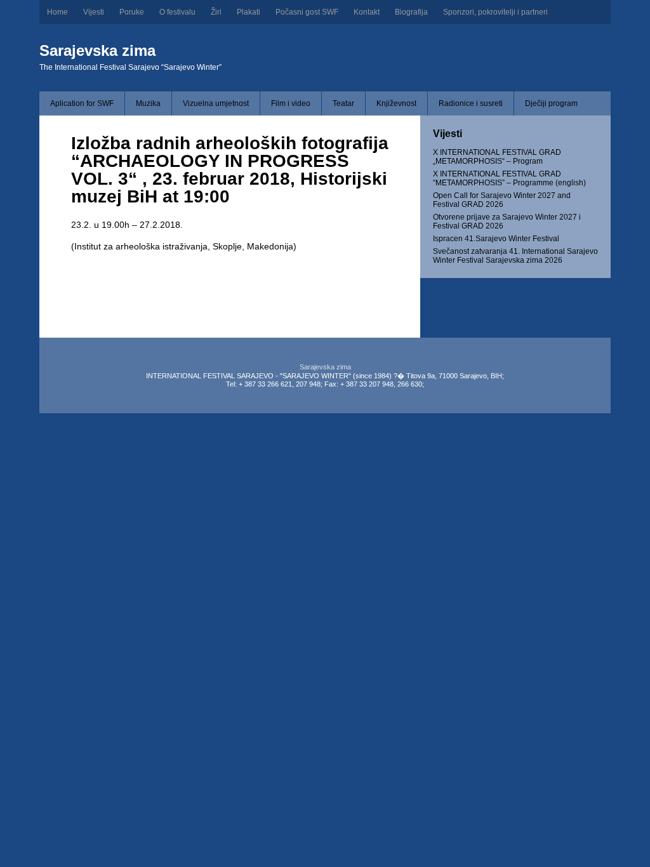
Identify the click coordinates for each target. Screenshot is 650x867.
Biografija (411, 12)
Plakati (248, 12)
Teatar (343, 103)
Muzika (148, 103)
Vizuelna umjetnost (216, 103)
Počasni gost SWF (306, 12)
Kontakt (367, 12)
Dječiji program (551, 103)
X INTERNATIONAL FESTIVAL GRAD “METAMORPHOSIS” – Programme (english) (509, 178)
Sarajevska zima (97, 50)
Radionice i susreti (471, 103)
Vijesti (93, 12)
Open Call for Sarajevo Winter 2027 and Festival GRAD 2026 (502, 200)
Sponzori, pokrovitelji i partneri (495, 12)
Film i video (290, 103)
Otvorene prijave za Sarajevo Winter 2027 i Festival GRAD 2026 (507, 221)
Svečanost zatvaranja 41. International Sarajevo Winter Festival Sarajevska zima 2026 (515, 256)
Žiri (216, 12)
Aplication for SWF (82, 103)
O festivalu (177, 12)
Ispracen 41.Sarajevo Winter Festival (496, 238)
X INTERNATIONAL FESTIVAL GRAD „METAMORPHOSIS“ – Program (497, 157)
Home (57, 12)
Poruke (131, 12)
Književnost (396, 103)
